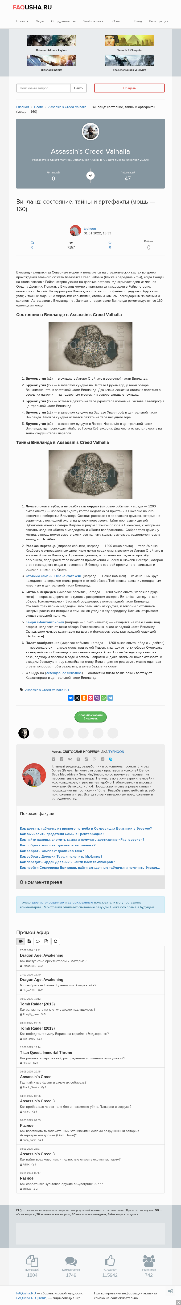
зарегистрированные (48, 902)
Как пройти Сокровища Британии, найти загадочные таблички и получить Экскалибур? (90, 867)
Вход (138, 21)
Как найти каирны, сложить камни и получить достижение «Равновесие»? (82, 839)
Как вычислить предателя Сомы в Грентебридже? (62, 834)
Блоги (21, 21)
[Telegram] (110, 698)
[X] (77, 698)
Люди (40, 21)
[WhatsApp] (104, 698)
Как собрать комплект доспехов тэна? (52, 851)
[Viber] (97, 698)
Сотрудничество (63, 21)
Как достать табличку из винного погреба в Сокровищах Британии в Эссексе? (86, 828)
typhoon (116, 752)
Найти (78, 88)
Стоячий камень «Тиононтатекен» (54, 576)
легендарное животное (64, 673)
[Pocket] (90, 698)
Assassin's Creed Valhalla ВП (47, 690)
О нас (116, 21)
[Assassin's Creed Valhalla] (90, 131)
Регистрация (158, 21)
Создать (129, 88)
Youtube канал (94, 21)
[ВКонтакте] (71, 698)
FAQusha (26, 1293)
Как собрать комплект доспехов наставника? (58, 845)
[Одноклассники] (84, 698)
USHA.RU (32, 7)
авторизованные (80, 902)
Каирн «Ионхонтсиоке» (45, 622)
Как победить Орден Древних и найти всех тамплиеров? (67, 862)
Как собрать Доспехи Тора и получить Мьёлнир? (61, 856)
